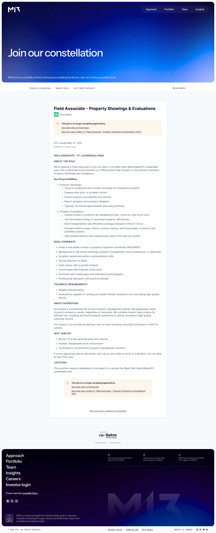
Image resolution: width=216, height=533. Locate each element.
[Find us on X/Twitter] (12, 501)
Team (185, 9)
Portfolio (169, 9)
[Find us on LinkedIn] (7, 501)
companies (40, 88)
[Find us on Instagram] (16, 501)
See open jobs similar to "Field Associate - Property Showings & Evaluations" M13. (101, 132)
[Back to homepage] (14, 9)
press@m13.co (30, 493)
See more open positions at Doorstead (108, 411)
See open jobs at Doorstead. (75, 127)
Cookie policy (115, 443)
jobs (62, 88)
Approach (151, 9)
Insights (200, 9)
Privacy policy (101, 443)
